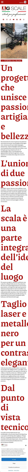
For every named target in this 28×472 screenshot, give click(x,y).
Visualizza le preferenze (14, 467)
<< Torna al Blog (11, 61)
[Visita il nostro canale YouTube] (14, 20)
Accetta (14, 459)
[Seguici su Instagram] (7, 20)
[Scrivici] (24, 20)
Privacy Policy (16, 470)
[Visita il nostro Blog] (21, 20)
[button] (26, 445)
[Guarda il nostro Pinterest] (17, 20)
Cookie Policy (10, 470)
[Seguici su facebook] (4, 20)
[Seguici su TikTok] (10, 20)
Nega (14, 463)
